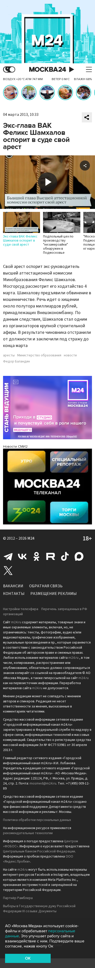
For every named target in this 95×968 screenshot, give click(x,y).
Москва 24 (48, 69)
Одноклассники (36, 556)
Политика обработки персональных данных (37, 820)
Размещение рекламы (53, 593)
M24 (30, 538)
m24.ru (16, 622)
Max (79, 556)
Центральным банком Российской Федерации (39, 851)
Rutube (51, 556)
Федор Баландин (16, 361)
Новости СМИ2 (15, 446)
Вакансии (13, 586)
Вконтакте (22, 556)
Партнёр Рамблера (18, 898)
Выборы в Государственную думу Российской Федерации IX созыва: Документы (39, 909)
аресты (9, 355)
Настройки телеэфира (20, 609)
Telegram (8, 556)
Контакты (14, 593)
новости (70, 355)
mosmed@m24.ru (43, 783)
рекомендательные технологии (28, 833)
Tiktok (65, 556)
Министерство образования (39, 355)
